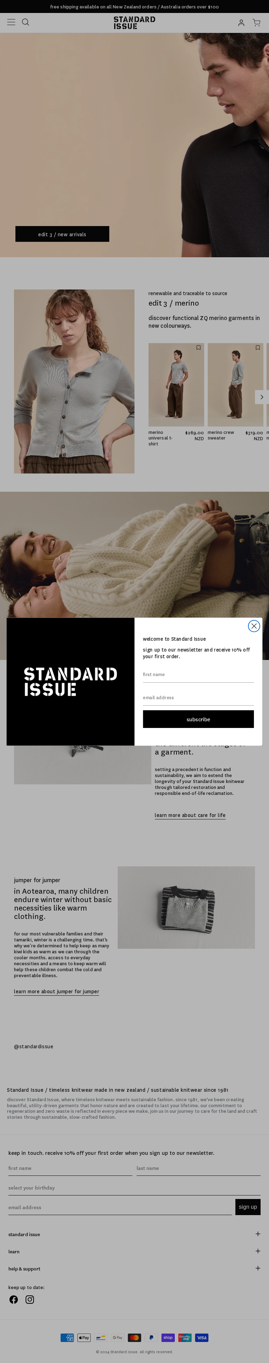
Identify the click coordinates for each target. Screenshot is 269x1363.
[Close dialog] (254, 626)
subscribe (198, 719)
